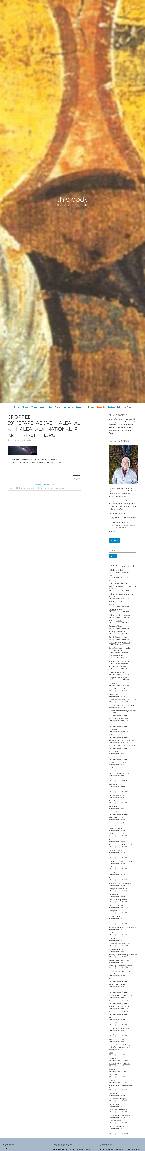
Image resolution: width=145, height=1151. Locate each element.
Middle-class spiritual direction (118, 834)
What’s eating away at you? (117, 1039)
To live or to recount (115, 1121)
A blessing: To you (29, 407)
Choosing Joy (113, 1093)
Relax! (111, 856)
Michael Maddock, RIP (116, 817)
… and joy (112, 1080)
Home (16, 407)
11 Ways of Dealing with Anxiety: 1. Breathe (119, 972)
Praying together (114, 581)
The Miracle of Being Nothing (118, 757)
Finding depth (113, 911)
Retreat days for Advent (116, 751)
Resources (80, 407)
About (42, 407)
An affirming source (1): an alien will (120, 1001)
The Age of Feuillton (115, 609)
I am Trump (112, 768)
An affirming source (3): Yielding (119, 1012)
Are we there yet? (114, 801)
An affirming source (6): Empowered (120, 845)
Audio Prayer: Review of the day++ (120, 1006)
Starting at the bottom (115, 735)
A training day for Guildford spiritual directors (123, 955)
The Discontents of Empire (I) (118, 1099)
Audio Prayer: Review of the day (119, 661)
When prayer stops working (117, 984)
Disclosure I (112, 1069)
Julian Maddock (15, 440)
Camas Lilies (113, 1074)
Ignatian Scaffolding (115, 620)
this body (72, 199)
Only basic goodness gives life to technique (122, 705)
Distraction (112, 1058)
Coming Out (113, 683)
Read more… (113, 531)
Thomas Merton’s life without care (119, 689)
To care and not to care (116, 949)
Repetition (112, 922)
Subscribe (101, 407)
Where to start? (113, 806)
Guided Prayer (54, 407)
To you (111, 575)
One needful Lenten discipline (118, 762)
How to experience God (116, 672)
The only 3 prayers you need (118, 637)
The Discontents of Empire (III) (119, 773)
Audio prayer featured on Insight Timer (121, 883)
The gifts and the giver (116, 905)
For (110, 724)
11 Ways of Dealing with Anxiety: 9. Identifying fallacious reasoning (119, 1046)
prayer (113, 522)
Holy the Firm (113, 779)
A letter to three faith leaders (117, 667)
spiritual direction (118, 488)
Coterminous (113, 729)
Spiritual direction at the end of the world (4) (122, 740)
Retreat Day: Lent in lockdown (118, 718)
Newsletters (68, 407)
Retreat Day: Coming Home (117, 823)
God (113, 517)
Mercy (111, 1052)
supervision (112, 491)
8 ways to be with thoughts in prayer (120, 642)
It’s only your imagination (117, 631)
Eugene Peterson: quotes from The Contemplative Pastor (119, 649)
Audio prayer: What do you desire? (120, 615)
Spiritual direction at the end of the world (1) (122, 700)
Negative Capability (115, 916)
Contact (111, 407)
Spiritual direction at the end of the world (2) (122, 927)
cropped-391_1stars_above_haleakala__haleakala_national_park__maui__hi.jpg (36, 488)
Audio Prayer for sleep (116, 570)
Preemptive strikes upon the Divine (120, 1028)
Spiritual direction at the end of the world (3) (122, 944)
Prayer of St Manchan (115, 828)
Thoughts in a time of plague (118, 678)
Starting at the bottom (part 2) (118, 889)
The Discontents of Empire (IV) (119, 1126)
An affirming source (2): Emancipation (121, 1063)
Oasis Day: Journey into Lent (118, 900)
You (110, 1017)
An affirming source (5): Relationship (120, 995)
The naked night (114, 1104)
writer (125, 491)
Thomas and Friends (115, 626)
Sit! (110, 839)
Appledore (112, 878)
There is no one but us (116, 656)
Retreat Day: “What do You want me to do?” (123, 746)
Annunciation (113, 938)
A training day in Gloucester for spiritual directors (121, 1086)
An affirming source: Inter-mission (119, 1115)
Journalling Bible (114, 812)
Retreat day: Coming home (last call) (120, 966)
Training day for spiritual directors (119, 1034)
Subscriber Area (124, 407)
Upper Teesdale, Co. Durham (118, 494)
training (127, 488)
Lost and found (113, 694)
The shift (111, 933)
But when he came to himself (118, 790)
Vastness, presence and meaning (119, 960)
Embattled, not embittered (117, 795)
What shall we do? (114, 784)
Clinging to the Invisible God (118, 1110)
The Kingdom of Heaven (116, 894)
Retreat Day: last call (115, 1132)
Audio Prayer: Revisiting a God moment (121, 861)
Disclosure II (113, 872)
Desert (111, 990)
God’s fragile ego (114, 867)
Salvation (112, 979)
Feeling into (115, 850)
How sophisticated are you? (117, 1023)
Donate (91, 407)
